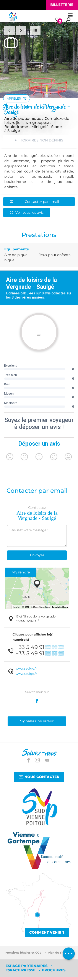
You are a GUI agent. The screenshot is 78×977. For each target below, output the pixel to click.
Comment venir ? (47, 932)
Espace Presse (21, 970)
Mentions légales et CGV (23, 952)
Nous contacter (41, 777)
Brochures (53, 970)
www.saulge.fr (26, 668)
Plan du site (56, 952)
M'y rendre (20, 572)
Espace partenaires (27, 966)
